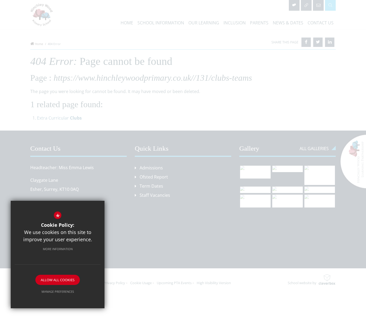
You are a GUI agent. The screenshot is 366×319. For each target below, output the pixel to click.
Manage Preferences (58, 292)
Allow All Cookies (57, 279)
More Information (58, 249)
